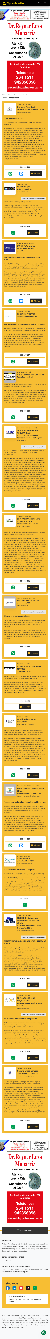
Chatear (37, 173)
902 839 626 (25, 411)
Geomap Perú (23, 858)
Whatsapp (10, 174)
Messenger (21, 174)
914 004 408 (25, 167)
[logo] (10, 109)
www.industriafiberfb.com (25, 931)
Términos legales (21, 1272)
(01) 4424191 (25, 701)
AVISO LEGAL (7, 1327)
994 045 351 (25, 581)
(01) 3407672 (25, 898)
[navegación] (45, 3)
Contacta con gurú (26, 1230)
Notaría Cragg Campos (27, 1070)
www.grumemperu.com (24, 112)
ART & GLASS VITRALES (28, 600)
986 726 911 (25, 1120)
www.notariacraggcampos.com (26, 1076)
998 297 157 (25, 355)
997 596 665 (25, 499)
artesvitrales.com (22, 606)
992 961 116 (25, 294)
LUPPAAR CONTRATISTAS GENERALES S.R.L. (28, 520)
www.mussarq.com (23, 1008)
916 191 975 (25, 1051)
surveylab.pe (21, 251)
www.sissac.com (22, 440)
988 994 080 (25, 839)
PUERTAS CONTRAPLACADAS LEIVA (30, 790)
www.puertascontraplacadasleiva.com (29, 796)
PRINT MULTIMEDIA (26, 314)
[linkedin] (14, 1288)
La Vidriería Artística (26, 719)
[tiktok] (28, 1288)
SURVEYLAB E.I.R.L (26, 245)
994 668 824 (25, 226)
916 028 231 (25, 978)
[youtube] (21, 1288)
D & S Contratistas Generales (30, 374)
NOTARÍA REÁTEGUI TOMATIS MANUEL (30, 668)
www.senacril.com (23, 192)
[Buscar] (39, 3)
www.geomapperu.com (24, 864)
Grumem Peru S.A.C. (26, 107)
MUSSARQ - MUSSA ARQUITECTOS (26, 999)
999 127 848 (25, 647)
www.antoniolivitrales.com (25, 724)
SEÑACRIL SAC (24, 186)
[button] (25, 1136)
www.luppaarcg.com (23, 527)
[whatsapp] (35, 1288)
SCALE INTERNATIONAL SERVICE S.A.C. (28, 432)
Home (4, 97)
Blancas (8, 1260)
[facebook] (8, 1288)
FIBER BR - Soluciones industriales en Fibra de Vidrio (28, 921)
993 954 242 (25, 769)
